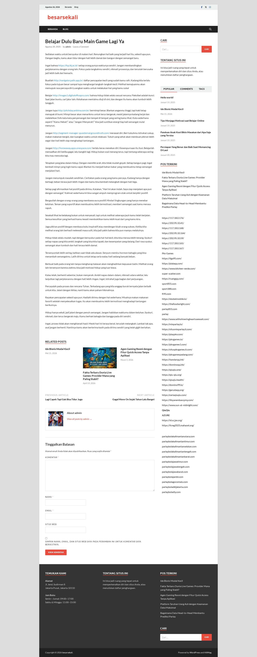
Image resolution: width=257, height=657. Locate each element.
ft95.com (166, 293)
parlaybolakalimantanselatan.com (179, 446)
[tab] (168, 89)
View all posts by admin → (79, 418)
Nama (49, 497)
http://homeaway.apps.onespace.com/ (72, 148)
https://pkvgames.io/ (172, 339)
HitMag (207, 652)
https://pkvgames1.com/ (174, 344)
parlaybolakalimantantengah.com (179, 451)
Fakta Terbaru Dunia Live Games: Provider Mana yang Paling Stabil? (99, 376)
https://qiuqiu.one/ (171, 369)
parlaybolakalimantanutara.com (178, 436)
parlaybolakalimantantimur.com (178, 441)
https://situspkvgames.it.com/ (177, 349)
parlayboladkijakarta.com (175, 486)
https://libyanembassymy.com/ (177, 400)
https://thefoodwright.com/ (176, 303)
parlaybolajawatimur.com (175, 461)
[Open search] (210, 29)
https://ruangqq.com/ (173, 278)
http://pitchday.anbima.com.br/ (74, 110)
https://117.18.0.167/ (173, 248)
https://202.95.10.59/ (173, 238)
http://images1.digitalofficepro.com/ (71, 95)
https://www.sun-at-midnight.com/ (180, 405)
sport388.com (169, 288)
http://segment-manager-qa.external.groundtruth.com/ (81, 133)
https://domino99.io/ (172, 384)
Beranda (68, 7)
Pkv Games (167, 253)
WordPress (195, 652)
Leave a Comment (81, 47)
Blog (76, 7)
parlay (165, 314)
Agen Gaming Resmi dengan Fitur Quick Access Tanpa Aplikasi (136, 352)
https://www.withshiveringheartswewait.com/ (185, 319)
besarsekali (62, 17)
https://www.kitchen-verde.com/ (178, 268)
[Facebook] (201, 7)
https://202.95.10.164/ (173, 233)
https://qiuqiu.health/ (173, 379)
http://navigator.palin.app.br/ (68, 80)
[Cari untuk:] (186, 49)
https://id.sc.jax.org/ (172, 420)
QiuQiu (166, 410)
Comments (186, 89)
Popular (168, 89)
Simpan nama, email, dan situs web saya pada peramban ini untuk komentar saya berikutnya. (93, 543)
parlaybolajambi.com (172, 476)
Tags (202, 89)
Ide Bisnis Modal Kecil (57, 349)
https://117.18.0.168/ (173, 228)
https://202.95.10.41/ (173, 223)
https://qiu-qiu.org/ (172, 374)
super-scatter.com (171, 273)
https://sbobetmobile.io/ (174, 298)
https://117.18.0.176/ (173, 217)
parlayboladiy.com (171, 492)
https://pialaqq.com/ (172, 263)
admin (68, 47)
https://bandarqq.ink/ (173, 359)
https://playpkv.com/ (172, 334)
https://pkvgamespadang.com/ (177, 354)
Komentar (52, 457)
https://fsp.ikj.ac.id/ (68, 65)
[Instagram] (210, 7)
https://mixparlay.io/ (172, 324)
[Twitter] (206, 7)
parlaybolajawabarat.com (175, 471)
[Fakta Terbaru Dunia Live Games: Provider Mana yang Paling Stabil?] (100, 358)
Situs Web (51, 524)
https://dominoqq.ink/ (173, 364)
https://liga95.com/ (172, 258)
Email (49, 510)
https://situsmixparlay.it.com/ (177, 329)
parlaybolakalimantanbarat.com (178, 456)
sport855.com (169, 283)
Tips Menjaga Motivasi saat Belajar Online (182, 120)
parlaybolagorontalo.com (175, 481)
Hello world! (167, 97)
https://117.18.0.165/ (173, 243)
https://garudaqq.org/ (173, 389)
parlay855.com (169, 309)
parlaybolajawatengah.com (175, 466)
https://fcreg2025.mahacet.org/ (178, 425)
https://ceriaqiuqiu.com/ (174, 395)
